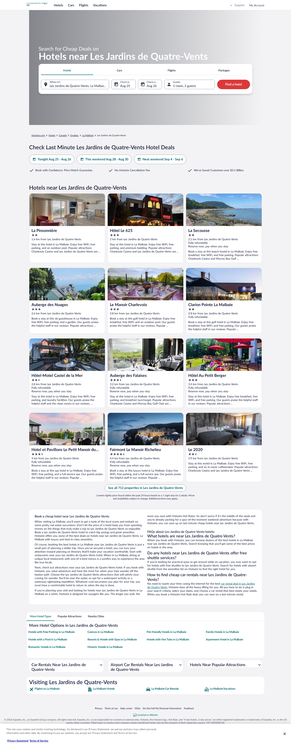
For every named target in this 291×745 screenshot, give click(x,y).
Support (239, 5)
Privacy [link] (98, 708)
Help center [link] (126, 708)
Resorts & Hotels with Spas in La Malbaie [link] (112, 639)
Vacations (100, 5)
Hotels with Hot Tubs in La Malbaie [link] (168, 639)
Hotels (58, 5)
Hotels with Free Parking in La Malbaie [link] (51, 632)
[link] (58, 689)
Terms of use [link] (111, 708)
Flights (83, 5)
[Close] (284, 733)
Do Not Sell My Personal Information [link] (162, 708)
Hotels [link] (51, 135)
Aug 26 (152, 86)
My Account (256, 5)
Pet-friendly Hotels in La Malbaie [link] (166, 632)
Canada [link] (63, 135)
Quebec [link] (74, 135)
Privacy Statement (18, 741)
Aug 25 (125, 86)
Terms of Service (38, 741)
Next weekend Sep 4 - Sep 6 (163, 159)
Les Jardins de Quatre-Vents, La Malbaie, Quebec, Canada (79, 86)
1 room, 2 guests (184, 86)
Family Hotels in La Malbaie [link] (222, 632)
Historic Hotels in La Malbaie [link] (105, 647)
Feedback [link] (189, 708)
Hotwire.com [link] (38, 135)
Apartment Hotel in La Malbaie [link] (224, 639)
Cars (71, 5)
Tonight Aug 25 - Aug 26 (54, 159)
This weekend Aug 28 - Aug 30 (106, 159)
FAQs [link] (137, 708)
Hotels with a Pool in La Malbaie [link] (47, 639)
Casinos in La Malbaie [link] (100, 632)
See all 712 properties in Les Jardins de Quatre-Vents (145, 488)
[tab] (67, 70)
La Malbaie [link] (87, 135)
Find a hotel (233, 84)
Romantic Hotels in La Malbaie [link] (46, 647)
